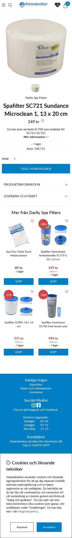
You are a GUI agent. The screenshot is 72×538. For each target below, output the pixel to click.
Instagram (33, 410)
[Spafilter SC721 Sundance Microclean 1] (36, 80)
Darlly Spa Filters (36, 98)
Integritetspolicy (28, 511)
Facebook (52, 410)
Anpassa (22, 527)
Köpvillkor (36, 384)
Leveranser (36, 392)
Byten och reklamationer (36, 388)
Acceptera (49, 527)
